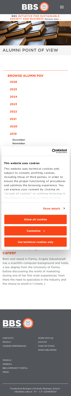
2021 (13, 119)
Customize (33, 230)
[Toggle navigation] (62, 7)
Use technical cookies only (35, 242)
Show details (51, 208)
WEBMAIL (7, 364)
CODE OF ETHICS (46, 346)
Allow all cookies (35, 219)
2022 (13, 111)
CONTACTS (8, 338)
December (18, 139)
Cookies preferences (14, 346)
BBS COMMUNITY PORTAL (15, 368)
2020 (13, 126)
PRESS (6, 372)
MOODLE (7, 360)
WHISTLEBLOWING (47, 350)
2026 (13, 82)
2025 (13, 89)
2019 (13, 133)
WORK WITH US (45, 338)
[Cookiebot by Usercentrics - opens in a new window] (52, 151)
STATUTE (42, 342)
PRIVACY (7, 342)
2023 (13, 104)
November (18, 143)
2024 (13, 96)
